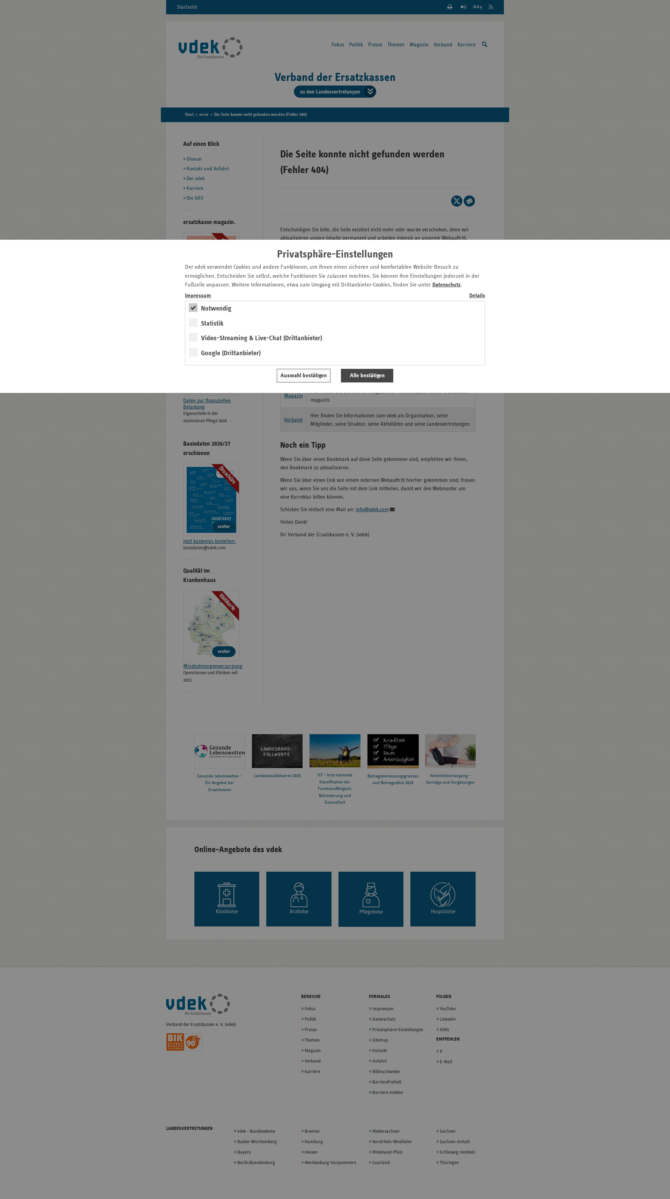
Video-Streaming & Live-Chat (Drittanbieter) (261, 338)
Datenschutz (446, 285)
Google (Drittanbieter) (231, 353)
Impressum (198, 296)
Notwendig (216, 308)
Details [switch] (477, 296)
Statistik (212, 323)
